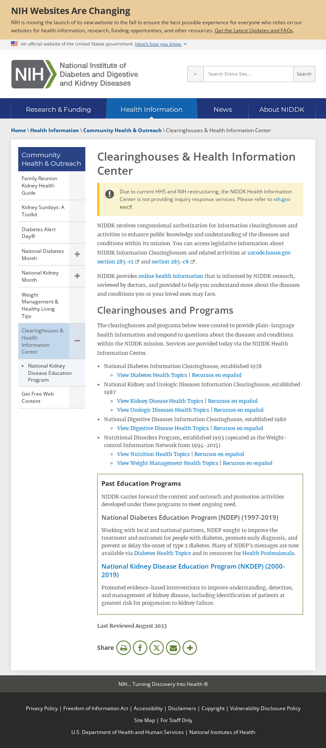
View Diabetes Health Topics (152, 375)
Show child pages (77, 254)
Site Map (144, 720)
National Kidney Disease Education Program (50, 372)
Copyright (213, 708)
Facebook (140, 647)
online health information (170, 276)
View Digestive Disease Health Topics (163, 428)
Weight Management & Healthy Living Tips (40, 305)
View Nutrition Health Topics (153, 454)
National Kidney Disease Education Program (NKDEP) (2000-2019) (193, 570)
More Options (190, 647)
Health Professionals (268, 553)
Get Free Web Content (38, 397)
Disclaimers (182, 708)
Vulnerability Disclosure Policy (265, 708)
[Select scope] (195, 74)
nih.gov (281, 199)
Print (123, 647)
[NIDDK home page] (74, 74)
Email (173, 647)
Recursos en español (217, 375)
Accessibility (148, 708)
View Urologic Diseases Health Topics (163, 410)
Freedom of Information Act (95, 708)
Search (304, 74)
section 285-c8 (170, 261)
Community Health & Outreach (51, 159)
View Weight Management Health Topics (167, 463)
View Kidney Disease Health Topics (160, 401)
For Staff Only (176, 720)
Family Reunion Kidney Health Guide (39, 185)
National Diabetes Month (43, 254)
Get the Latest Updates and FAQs (254, 30)
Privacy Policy (42, 708)
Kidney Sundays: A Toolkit (43, 211)
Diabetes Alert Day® (39, 233)
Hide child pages (77, 341)
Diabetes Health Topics (162, 553)
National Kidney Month (40, 276)
